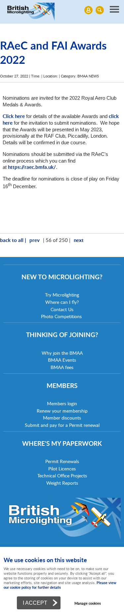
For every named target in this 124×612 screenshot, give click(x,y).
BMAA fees (62, 367)
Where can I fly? (62, 302)
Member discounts (62, 418)
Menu (62, 10)
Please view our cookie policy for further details (60, 585)
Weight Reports (62, 483)
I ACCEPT (35, 603)
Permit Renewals (62, 461)
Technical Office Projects (62, 475)
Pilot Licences (62, 468)
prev (34, 240)
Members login (62, 403)
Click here (14, 116)
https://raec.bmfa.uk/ (32, 167)
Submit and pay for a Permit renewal (62, 425)
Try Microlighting (62, 295)
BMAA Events (62, 360)
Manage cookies (87, 603)
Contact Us (62, 309)
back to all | (13, 240)
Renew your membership (62, 411)
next (79, 240)
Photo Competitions (61, 316)
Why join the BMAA (62, 353)
